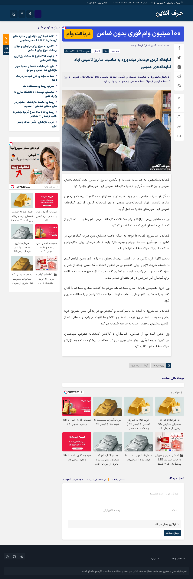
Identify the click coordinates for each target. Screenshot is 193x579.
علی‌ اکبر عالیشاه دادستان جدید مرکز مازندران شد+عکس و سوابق (36, 68)
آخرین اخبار (151, 45)
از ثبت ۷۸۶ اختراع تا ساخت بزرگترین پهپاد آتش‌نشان (35, 58)
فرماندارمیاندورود (139, 365)
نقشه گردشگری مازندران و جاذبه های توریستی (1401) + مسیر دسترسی (35, 38)
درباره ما (152, 558)
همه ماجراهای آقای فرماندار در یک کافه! (36, 78)
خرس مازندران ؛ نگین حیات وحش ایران (37, 124)
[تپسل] (64, 28)
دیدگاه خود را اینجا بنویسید (164, 493)
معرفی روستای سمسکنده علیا (38, 86)
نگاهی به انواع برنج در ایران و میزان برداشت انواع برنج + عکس (35, 48)
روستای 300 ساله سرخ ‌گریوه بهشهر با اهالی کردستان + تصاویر (35, 114)
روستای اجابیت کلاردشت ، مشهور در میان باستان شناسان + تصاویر (36, 104)
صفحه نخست (162, 45)
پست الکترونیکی (111, 510)
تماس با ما (177, 558)
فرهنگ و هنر (137, 45)
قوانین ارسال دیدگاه (165, 524)
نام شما (174, 510)
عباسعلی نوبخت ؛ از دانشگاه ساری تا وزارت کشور (35, 94)
